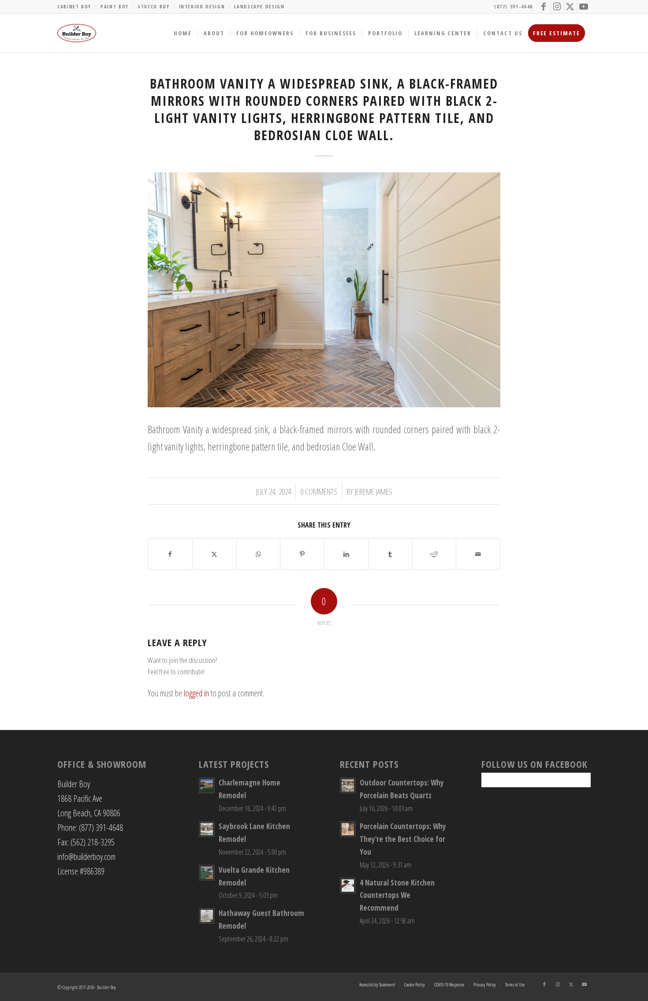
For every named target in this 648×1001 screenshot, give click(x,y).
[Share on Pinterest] (302, 554)
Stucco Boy (154, 6)
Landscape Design (259, 6)
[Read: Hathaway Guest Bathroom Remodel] (207, 916)
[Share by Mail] (478, 554)
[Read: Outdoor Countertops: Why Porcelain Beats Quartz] (348, 785)
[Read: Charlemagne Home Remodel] (207, 785)
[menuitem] (76, 6)
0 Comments (318, 491)
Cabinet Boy (74, 6)
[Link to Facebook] (544, 6)
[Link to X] (570, 6)
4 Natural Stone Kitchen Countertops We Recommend (397, 895)
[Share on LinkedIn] (346, 554)
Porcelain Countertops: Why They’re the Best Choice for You (403, 839)
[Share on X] (214, 554)
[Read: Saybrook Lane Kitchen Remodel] (207, 829)
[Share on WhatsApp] (258, 554)
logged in (196, 693)
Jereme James (373, 491)
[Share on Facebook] (170, 554)
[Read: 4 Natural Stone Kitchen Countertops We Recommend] (348, 885)
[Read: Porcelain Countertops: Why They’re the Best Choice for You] (348, 829)
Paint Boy (115, 6)
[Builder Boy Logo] (76, 33)
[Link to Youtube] (584, 6)
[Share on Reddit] (434, 554)
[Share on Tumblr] (390, 554)
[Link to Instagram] (557, 6)
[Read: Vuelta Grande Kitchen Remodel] (207, 873)
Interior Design (202, 6)
